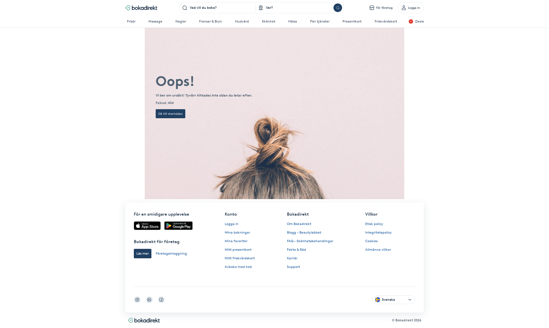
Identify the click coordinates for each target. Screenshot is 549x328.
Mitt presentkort (238, 250)
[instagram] (137, 299)
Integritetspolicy (378, 232)
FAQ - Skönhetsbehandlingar (310, 241)
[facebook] (161, 299)
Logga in (231, 224)
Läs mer (142, 253)
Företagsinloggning (171, 253)
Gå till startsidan (170, 113)
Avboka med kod (238, 267)
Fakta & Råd (296, 250)
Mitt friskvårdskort (240, 258)
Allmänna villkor (378, 250)
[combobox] (217, 7)
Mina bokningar (237, 232)
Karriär (292, 258)
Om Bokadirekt (299, 224)
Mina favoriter (236, 241)
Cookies (371, 241)
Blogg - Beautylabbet (304, 232)
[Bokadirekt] (141, 7)
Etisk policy (374, 224)
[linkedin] (149, 299)
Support (293, 267)
